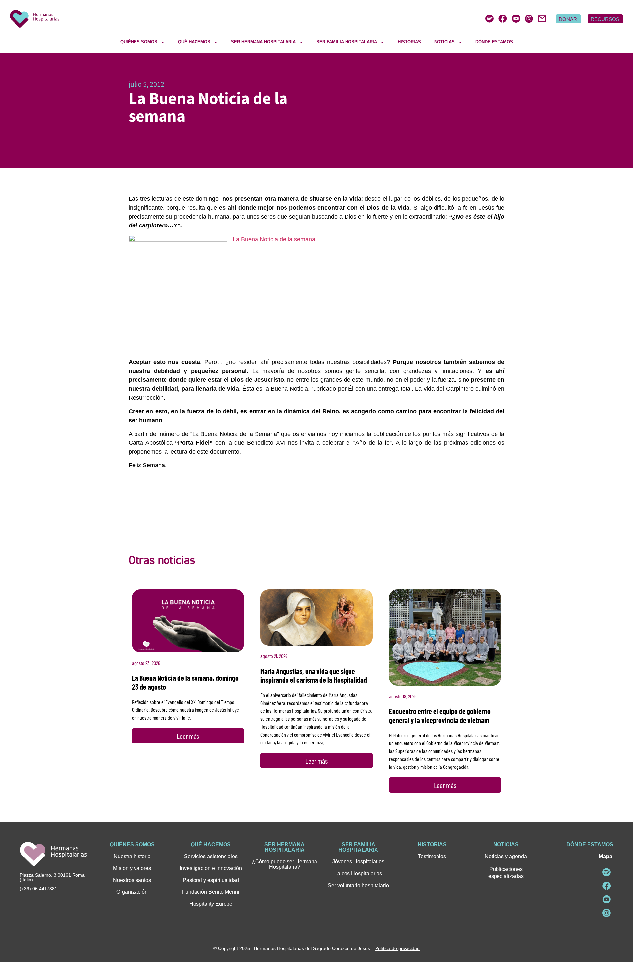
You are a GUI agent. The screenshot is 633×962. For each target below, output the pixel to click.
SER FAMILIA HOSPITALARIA (346, 41)
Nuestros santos (132, 880)
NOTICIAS (444, 41)
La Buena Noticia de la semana (274, 239)
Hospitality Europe (210, 904)
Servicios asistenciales (211, 856)
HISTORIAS (409, 41)
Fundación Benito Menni (210, 892)
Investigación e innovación (211, 868)
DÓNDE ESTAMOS (494, 41)
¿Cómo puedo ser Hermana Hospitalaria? (284, 864)
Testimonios (432, 856)
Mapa (605, 856)
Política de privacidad (397, 948)
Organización (132, 892)
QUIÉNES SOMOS (138, 41)
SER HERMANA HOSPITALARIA (263, 41)
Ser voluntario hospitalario (358, 885)
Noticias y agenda (506, 856)
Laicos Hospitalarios (358, 873)
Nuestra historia (132, 856)
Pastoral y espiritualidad (211, 880)
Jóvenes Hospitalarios (358, 861)
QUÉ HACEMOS (194, 41)
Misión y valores (132, 868)
